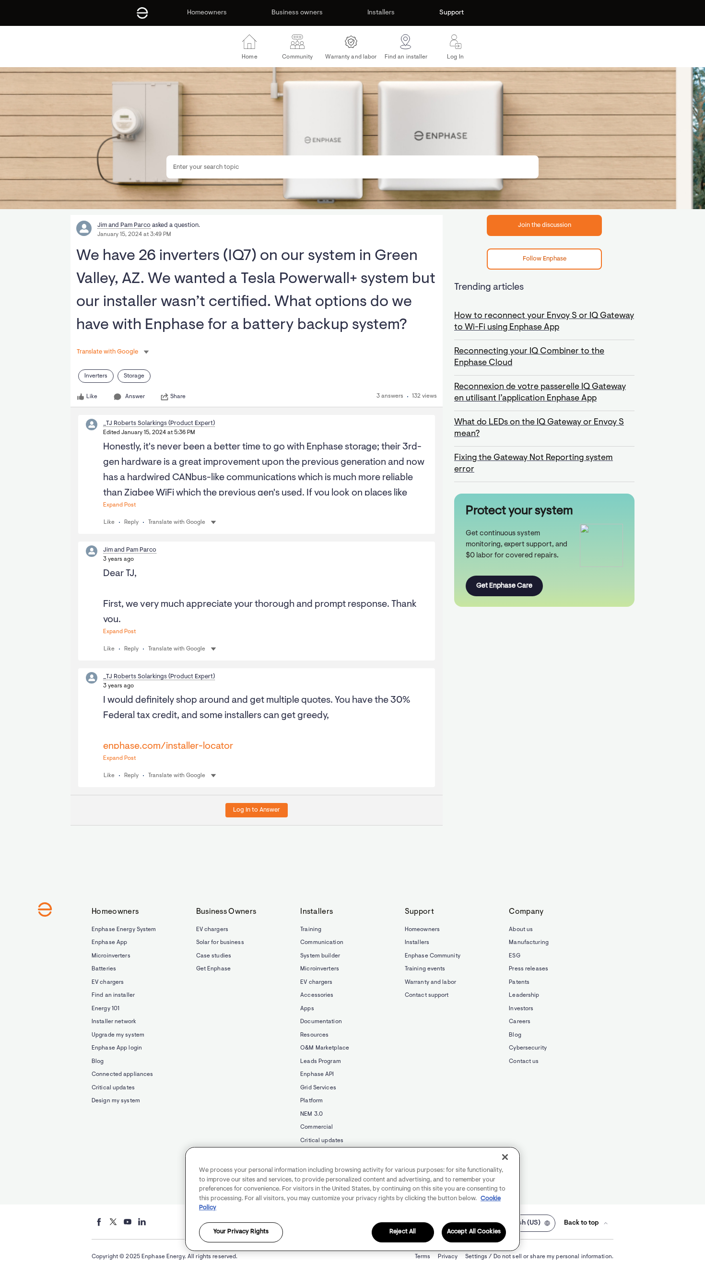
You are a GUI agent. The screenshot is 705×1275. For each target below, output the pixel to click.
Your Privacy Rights (241, 1232)
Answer (135, 397)
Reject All (402, 1232)
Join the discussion (544, 225)
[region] (352, 1198)
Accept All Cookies (474, 1232)
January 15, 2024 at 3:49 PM (134, 234)
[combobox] (352, 166)
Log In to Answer (256, 810)
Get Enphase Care (504, 586)
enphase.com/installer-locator (168, 746)
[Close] (505, 1157)
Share (178, 397)
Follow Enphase (544, 259)
